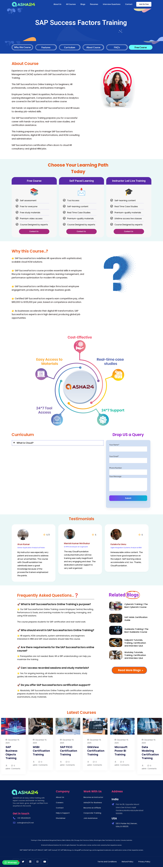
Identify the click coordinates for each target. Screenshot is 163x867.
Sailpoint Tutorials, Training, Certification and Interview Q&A (135, 643)
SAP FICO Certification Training (68, 750)
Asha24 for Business (92, 802)
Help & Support (63, 813)
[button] (58, 443)
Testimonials (81, 518)
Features (45, 47)
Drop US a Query (128, 434)
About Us (57, 4)
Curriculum (69, 47)
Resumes (94, 4)
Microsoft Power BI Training (121, 750)
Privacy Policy (144, 861)
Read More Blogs (128, 670)
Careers (59, 802)
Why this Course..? (30, 251)
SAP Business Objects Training (11, 752)
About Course (93, 47)
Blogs (83, 4)
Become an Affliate (92, 808)
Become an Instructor (93, 797)
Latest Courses (81, 712)
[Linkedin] (30, 862)
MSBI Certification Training (41, 750)
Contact (128, 4)
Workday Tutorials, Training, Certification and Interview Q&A (135, 655)
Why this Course (22, 47)
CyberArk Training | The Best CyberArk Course (136, 605)
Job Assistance (90, 818)
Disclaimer (61, 818)
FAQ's (117, 47)
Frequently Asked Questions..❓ (48, 595)
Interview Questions (111, 4)
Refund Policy (127, 861)
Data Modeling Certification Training (150, 752)
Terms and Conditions (107, 861)
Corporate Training (92, 813)
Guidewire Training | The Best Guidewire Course (136, 630)
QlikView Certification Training (95, 750)
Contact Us (34, 231)
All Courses (71, 4)
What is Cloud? (25, 442)
